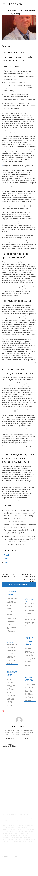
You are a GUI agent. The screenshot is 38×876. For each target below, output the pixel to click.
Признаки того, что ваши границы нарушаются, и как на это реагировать (9, 576)
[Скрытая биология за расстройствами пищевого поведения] (4, 671)
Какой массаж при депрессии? (28, 737)
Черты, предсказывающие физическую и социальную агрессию (12, 592)
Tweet (6, 555)
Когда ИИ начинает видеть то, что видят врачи (30, 599)
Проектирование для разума (11, 641)
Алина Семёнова (19, 726)
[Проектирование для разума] (4, 637)
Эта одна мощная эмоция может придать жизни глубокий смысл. (29, 680)
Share (6, 559)
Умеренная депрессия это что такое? (9, 737)
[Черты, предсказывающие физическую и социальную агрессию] (4, 590)
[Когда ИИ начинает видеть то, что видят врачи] (22, 590)
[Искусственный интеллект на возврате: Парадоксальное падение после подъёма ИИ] (22, 637)
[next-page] (3, 711)
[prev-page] (2, 711)
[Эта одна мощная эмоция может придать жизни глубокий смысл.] (22, 671)
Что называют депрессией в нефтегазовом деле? (9, 746)
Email (6, 562)
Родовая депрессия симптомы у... (13, 760)
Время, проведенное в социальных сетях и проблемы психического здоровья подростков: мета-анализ (28, 578)
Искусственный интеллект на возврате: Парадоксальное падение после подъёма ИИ (29, 641)
